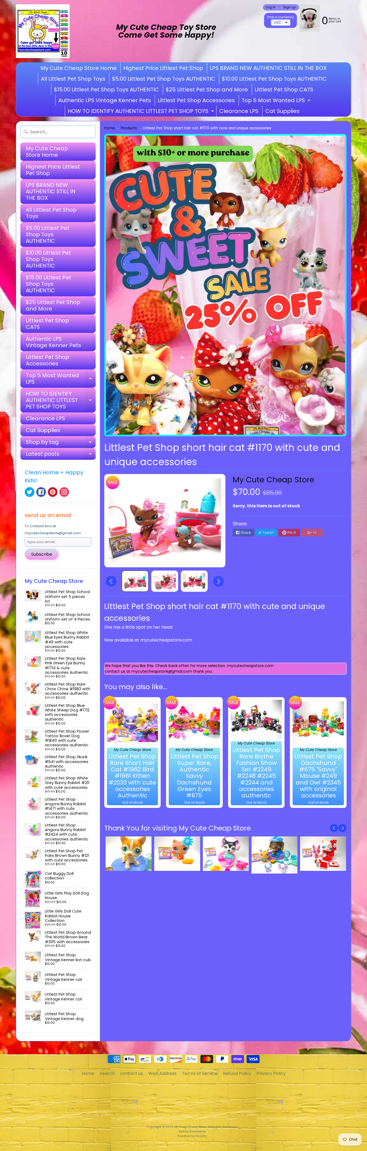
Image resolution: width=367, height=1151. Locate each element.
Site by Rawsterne (192, 1131)
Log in (271, 7)
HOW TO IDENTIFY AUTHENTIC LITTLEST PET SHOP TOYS (141, 111)
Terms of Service (200, 1073)
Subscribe (41, 554)
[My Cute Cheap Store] (43, 31)
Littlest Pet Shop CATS (284, 89)
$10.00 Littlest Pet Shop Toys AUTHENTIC (274, 79)
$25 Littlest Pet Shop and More (207, 89)
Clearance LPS (238, 111)
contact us (131, 1073)
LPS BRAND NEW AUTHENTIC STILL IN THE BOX (268, 68)
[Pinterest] (52, 492)
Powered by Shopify (192, 1136)
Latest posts (61, 455)
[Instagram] (64, 492)
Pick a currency (280, 17)
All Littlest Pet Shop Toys (73, 79)
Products (129, 128)
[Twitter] (29, 492)
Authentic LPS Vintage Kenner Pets (104, 100)
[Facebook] (41, 492)
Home (109, 128)
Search (107, 1073)
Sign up (289, 7)
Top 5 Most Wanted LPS (277, 101)
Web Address (162, 1073)
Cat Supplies (282, 111)
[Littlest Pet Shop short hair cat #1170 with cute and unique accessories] (135, 581)
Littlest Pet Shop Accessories (196, 100)
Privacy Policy (271, 1073)
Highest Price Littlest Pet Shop (163, 68)
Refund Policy (237, 1073)
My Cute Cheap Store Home (79, 68)
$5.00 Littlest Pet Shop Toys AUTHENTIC (163, 79)
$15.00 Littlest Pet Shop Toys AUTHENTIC (106, 89)
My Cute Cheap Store (273, 479)
